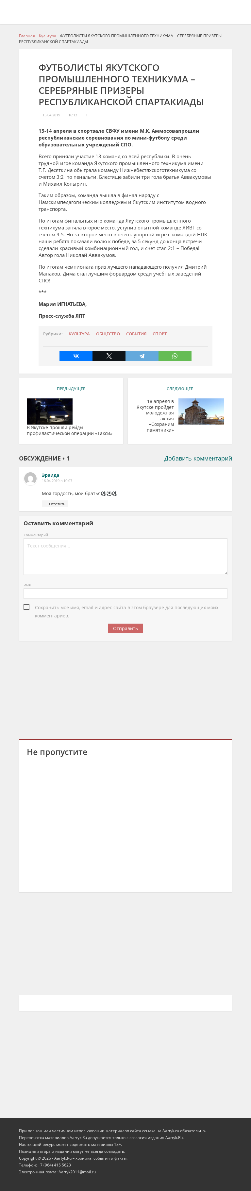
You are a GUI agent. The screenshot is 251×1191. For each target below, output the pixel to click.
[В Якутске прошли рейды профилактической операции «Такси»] (50, 411)
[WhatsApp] (175, 356)
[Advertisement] (125, 689)
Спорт (160, 334)
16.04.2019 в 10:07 (57, 480)
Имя (27, 584)
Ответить (57, 503)
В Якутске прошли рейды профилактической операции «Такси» (69, 430)
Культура (79, 334)
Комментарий (36, 534)
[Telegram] (142, 356)
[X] (109, 356)
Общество (108, 334)
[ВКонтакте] (75, 356)
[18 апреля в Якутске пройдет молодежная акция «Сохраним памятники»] (201, 411)
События (136, 334)
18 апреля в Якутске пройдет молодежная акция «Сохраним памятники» (155, 415)
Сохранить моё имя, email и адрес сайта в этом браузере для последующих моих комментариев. (126, 608)
